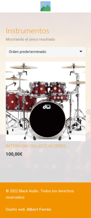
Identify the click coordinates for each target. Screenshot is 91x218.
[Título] (45, 6)
